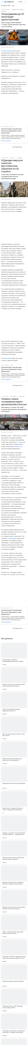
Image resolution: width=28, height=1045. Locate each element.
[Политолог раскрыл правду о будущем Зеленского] (14, 704)
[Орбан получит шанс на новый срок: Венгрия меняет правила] (14, 852)
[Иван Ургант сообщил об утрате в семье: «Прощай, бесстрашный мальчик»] (14, 803)
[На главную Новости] (10, 2)
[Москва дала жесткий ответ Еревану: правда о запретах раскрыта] (14, 901)
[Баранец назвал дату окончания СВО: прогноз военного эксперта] (14, 679)
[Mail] (5, 2)
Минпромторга (17, 446)
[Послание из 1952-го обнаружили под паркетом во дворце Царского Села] (14, 951)
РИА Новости (14, 396)
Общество (3, 11)
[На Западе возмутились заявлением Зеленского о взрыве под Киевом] (14, 1025)
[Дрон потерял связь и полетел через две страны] (14, 728)
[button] (14, 38)
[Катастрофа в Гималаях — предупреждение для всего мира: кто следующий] (14, 654)
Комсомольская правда (17, 9)
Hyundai (20, 442)
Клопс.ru (13, 157)
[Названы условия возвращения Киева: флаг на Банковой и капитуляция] (14, 753)
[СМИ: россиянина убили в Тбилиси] (14, 976)
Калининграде (6, 51)
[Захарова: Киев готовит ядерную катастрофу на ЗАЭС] (14, 1000)
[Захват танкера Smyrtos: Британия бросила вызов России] (14, 926)
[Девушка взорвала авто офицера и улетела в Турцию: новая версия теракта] (14, 877)
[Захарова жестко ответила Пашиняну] (14, 778)
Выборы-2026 (6, 5)
